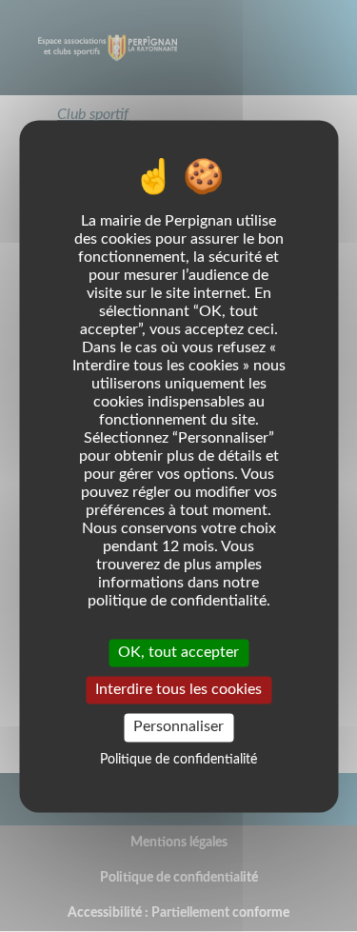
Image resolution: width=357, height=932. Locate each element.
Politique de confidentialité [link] (178, 759)
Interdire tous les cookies (178, 690)
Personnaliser (178, 727)
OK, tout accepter (178, 652)
